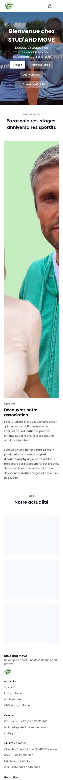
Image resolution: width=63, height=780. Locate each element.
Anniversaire (31, 75)
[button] (50, 6)
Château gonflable (32, 84)
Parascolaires (40, 65)
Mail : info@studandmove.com (25, 727)
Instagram (11, 733)
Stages (17, 65)
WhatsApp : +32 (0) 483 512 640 (26, 721)
